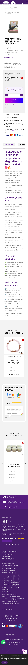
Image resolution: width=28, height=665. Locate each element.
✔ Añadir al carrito (14, 100)
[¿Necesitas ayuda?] (4, 507)
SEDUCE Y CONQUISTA (9, 66)
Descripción (8, 144)
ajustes (13, 659)
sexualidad (13, 67)
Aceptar (4, 662)
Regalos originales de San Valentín (16, 64)
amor (9, 67)
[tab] (9, 144)
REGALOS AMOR (12, 63)
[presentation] (2, 359)
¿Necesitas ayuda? (13, 506)
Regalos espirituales (10, 8)
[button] (14, 356)
